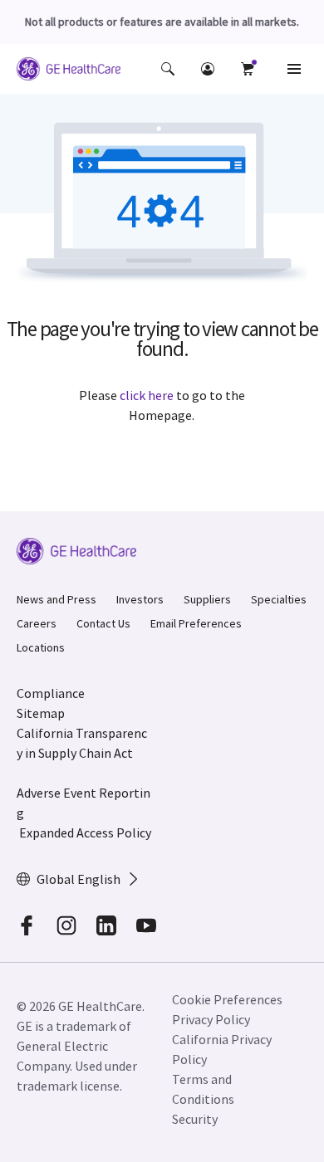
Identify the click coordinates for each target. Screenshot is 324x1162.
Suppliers (207, 599)
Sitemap (41, 713)
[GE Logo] (68, 71)
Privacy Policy (211, 1019)
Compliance (51, 693)
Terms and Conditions (203, 1089)
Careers (36, 623)
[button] (168, 69)
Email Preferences (196, 623)
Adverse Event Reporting (83, 802)
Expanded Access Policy (85, 832)
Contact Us (103, 623)
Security (195, 1119)
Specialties (279, 599)
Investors (140, 599)
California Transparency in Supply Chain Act (82, 743)
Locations (41, 647)
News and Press (56, 599)
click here (147, 395)
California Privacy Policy (222, 1049)
